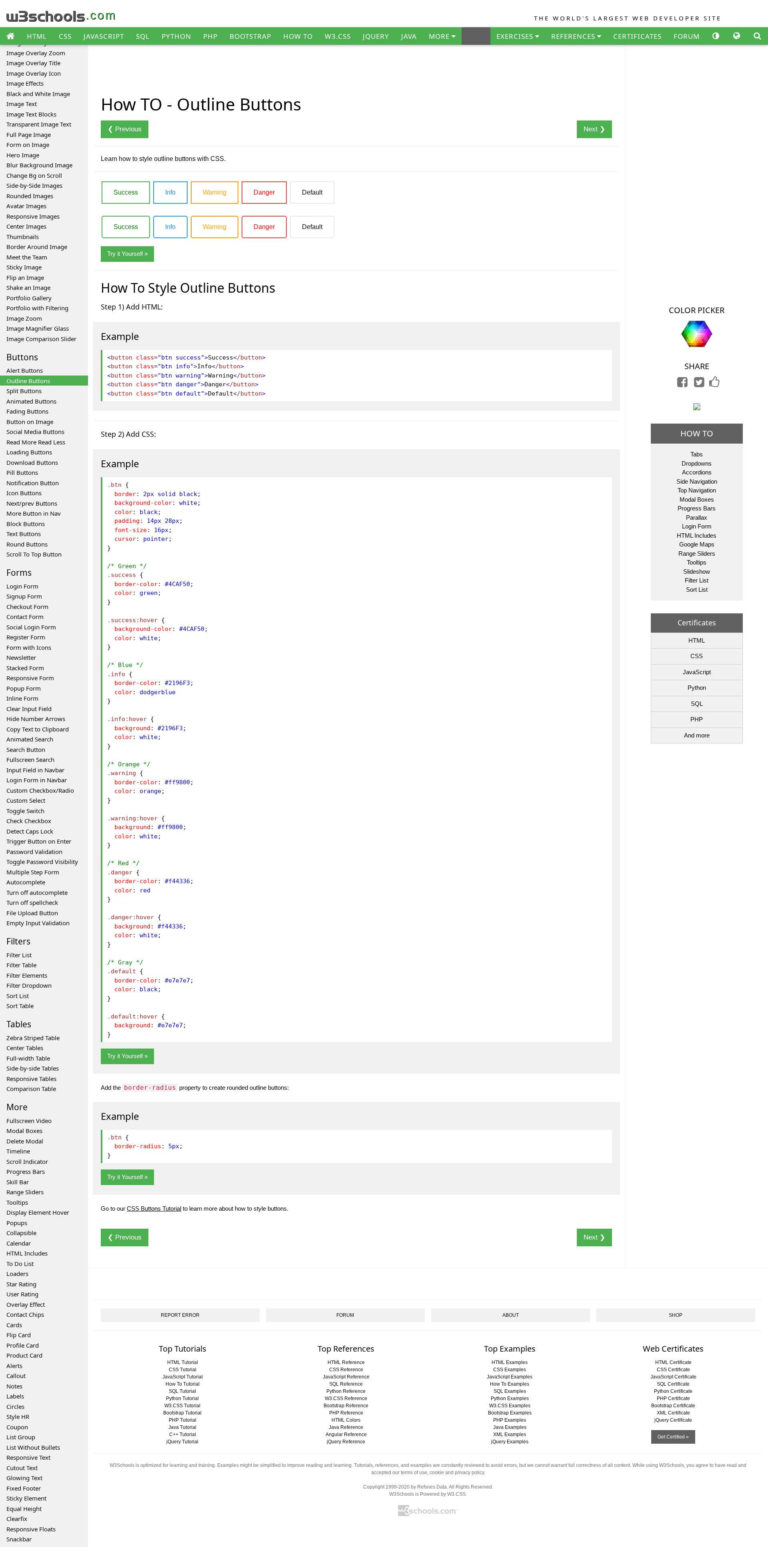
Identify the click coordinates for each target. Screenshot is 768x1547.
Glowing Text (24, 1478)
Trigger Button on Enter (38, 841)
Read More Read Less (35, 442)
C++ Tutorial (182, 1434)
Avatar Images (26, 206)
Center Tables (24, 1048)
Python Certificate (673, 1391)
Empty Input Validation (38, 923)
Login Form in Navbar (36, 780)
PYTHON (176, 36)
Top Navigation (697, 490)
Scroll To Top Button (34, 554)
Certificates (697, 622)
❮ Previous (125, 129)
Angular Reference (346, 1434)
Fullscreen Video (29, 1121)
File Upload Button (32, 913)
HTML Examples (510, 1362)
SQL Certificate (673, 1384)
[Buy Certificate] (696, 406)
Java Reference (346, 1427)
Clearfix (16, 1519)
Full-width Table (28, 1058)
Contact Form (25, 617)
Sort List (17, 996)
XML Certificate (673, 1413)
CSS (65, 36)
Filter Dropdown (29, 985)
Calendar (18, 1243)
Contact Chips (25, 1314)
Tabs (696, 454)
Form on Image (27, 145)
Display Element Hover (37, 1212)
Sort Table (20, 1006)
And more (697, 735)
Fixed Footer (23, 1488)
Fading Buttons (27, 411)
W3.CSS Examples (509, 1405)
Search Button (25, 749)
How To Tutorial (183, 1384)
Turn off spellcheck (32, 902)
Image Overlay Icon (33, 73)
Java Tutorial (182, 1427)
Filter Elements (26, 975)
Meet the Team (26, 257)
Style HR (17, 1416)
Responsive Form (30, 678)
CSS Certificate (673, 1369)
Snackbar (19, 1539)
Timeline (18, 1151)
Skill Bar (17, 1182)
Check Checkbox (28, 821)
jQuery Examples (509, 1442)
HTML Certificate (673, 1362)
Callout (16, 1376)
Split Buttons (24, 391)
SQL (143, 36)
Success (126, 192)
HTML (37, 36)
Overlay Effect (25, 1304)
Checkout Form (27, 607)
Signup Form (24, 596)
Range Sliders (25, 1192)
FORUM (687, 36)
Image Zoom (24, 318)
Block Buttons (25, 524)
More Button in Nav (33, 513)
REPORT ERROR (180, 1315)
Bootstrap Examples (510, 1413)
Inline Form (22, 698)
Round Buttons (27, 544)
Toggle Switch (25, 811)
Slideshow (696, 571)
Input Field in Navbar (35, 770)
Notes (14, 1386)
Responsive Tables (31, 1079)
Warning (214, 192)
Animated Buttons (31, 401)
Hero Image (22, 155)
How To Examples (509, 1384)
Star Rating (21, 1284)
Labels (15, 1396)
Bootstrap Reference (346, 1405)
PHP (210, 36)
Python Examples (510, 1398)
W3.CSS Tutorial (182, 1405)
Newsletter (21, 657)
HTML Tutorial (182, 1362)
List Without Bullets (33, 1447)
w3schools (61, 14)
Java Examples (509, 1427)
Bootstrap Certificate (673, 1405)
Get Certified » (673, 1437)
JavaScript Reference (346, 1377)
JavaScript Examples (509, 1377)
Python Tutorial (182, 1398)
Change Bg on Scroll (34, 175)
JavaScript (697, 672)
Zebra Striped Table (33, 1038)
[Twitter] (699, 384)
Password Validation (34, 852)
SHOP (675, 1315)
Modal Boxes (24, 1131)
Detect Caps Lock (29, 831)
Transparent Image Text (38, 124)
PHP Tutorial (182, 1420)
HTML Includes (27, 1253)
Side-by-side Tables (32, 1068)
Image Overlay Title (33, 63)
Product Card (24, 1355)
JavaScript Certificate (673, 1377)
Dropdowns (697, 463)
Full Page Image (28, 135)
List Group (20, 1437)
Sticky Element (26, 1498)
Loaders (17, 1274)
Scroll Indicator (27, 1161)
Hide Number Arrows (35, 719)
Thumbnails (22, 237)
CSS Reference (346, 1369)
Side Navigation (696, 481)
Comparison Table (31, 1089)
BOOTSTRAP (250, 36)
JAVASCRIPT (104, 36)
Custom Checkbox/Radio (40, 790)
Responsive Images (33, 216)
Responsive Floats (31, 1529)
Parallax (696, 517)
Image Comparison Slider (41, 339)
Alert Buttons (24, 370)
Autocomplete (25, 882)
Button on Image (29, 422)
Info (170, 192)
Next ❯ (594, 129)
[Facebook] (682, 384)
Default (312, 192)
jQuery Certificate (673, 1420)
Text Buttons (23, 534)
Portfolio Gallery (29, 298)
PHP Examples (509, 1420)
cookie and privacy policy (457, 1472)
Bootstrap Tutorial (182, 1413)
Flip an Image (25, 277)
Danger (264, 192)
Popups (16, 1223)
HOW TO (298, 36)
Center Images (26, 226)
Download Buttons (32, 462)
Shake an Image (28, 287)
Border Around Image (36, 247)
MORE (440, 36)
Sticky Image (24, 267)
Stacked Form (25, 668)
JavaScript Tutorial (182, 1377)
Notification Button (32, 483)
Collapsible (21, 1233)
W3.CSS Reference (346, 1398)
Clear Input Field (29, 709)
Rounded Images (29, 196)
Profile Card (22, 1345)
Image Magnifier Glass (37, 328)
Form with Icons (28, 647)
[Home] (10, 36)
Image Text (21, 104)
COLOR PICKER (696, 310)
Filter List (19, 955)
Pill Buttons (22, 472)
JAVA (409, 36)
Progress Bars (25, 1171)
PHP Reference (346, 1413)
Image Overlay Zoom (35, 53)
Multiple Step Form (32, 872)
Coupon (17, 1427)
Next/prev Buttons (31, 503)
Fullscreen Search (30, 759)
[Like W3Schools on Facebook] (714, 384)
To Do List (20, 1264)
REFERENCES (574, 36)
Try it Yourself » (127, 253)
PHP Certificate (673, 1398)
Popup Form (23, 688)
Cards (14, 1325)
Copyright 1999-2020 (386, 1487)
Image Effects (25, 83)
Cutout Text (22, 1468)
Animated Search (29, 739)
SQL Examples (510, 1391)
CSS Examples (509, 1369)
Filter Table (21, 965)
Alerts (14, 1366)
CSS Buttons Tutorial (154, 1208)
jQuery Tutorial (182, 1442)
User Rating (22, 1294)
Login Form (22, 586)
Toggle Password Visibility (42, 862)
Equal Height (24, 1509)
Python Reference (346, 1391)
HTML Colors (346, 1420)
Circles (15, 1406)
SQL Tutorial (182, 1391)
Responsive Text (28, 1457)
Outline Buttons (28, 381)
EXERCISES (515, 36)
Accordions (697, 472)
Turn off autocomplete (37, 892)
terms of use (414, 1472)
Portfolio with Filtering (37, 308)
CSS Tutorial (182, 1369)
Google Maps (696, 544)
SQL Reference (346, 1384)
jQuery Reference (346, 1442)
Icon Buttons (24, 493)
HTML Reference (346, 1362)
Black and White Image (38, 94)
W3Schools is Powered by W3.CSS (427, 1494)
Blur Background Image (39, 165)
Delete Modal (24, 1141)
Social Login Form (31, 627)
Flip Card (18, 1335)
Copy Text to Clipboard (37, 729)
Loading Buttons (29, 452)
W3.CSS (338, 36)
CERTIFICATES (637, 36)
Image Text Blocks (31, 114)
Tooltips (17, 1202)
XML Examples (509, 1434)
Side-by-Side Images (34, 185)
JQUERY (376, 36)
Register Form (25, 637)
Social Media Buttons (35, 432)
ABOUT (510, 1315)
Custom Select (25, 800)
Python (697, 687)
